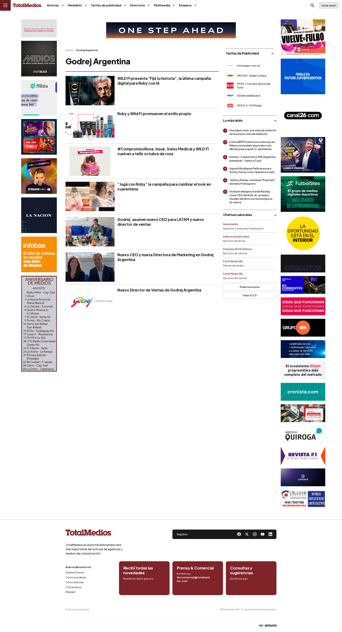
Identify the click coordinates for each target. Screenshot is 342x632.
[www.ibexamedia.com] (303, 285)
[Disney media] (39, 137)
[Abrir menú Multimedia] (174, 5)
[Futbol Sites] (303, 194)
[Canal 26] (303, 115)
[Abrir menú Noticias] (62, 5)
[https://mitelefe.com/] (39, 176)
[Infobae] (39, 254)
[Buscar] (312, 5)
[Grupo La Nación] (39, 215)
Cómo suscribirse (76, 577)
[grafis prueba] (39, 28)
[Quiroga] (303, 434)
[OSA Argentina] (171, 30)
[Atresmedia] (303, 155)
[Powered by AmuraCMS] (267, 626)
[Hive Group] (303, 263)
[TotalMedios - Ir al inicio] (27, 5)
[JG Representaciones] (303, 233)
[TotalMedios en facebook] (239, 534)
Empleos (185, 5)
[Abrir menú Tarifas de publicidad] (125, 5)
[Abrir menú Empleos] (195, 5)
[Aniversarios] (39, 324)
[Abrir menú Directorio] (148, 5)
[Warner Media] (303, 37)
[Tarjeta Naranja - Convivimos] (303, 456)
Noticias (53, 5)
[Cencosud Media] (39, 97)
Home (69, 50)
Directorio (137, 5)
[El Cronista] (303, 392)
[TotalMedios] (94, 533)
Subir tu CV (250, 295)
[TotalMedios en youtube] (262, 534)
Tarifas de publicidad (106, 5)
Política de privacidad (77, 609)
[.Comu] (303, 76)
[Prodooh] (303, 370)
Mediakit (71, 592)
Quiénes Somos (75, 572)
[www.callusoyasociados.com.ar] (303, 499)
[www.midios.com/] (39, 58)
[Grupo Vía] (303, 328)
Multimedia (162, 5)
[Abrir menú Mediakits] (85, 5)
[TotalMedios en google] (254, 534)
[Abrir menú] (5, 5)
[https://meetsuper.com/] (303, 306)
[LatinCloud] (303, 477)
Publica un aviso (250, 286)
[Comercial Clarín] (303, 413)
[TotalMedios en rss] (270, 534)
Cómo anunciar (75, 582)
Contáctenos (74, 587)
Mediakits (75, 5)
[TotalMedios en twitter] (247, 534)
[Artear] (303, 349)
